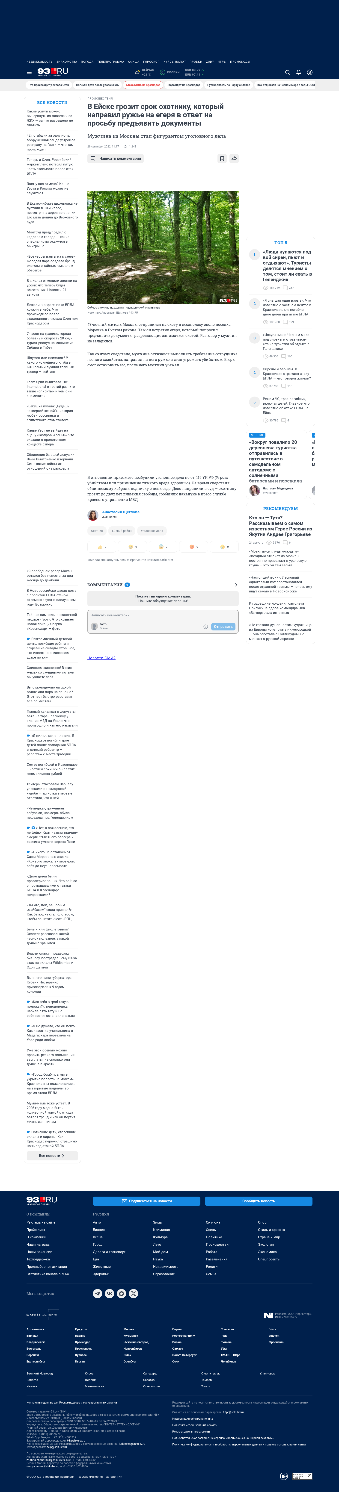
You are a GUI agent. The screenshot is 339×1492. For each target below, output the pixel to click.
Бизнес (99, 1230)
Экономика (267, 1252)
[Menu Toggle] (29, 72)
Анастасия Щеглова (121, 512)
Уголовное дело (152, 531)
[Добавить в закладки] (222, 158)
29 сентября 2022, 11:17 (103, 146)
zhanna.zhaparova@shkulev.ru (46, 1460)
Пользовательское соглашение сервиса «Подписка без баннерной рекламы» (223, 1438)
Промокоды (240, 61)
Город (97, 1244)
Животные (102, 1267)
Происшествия (218, 1244)
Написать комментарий (120, 158)
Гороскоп (151, 61)
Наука (158, 1259)
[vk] (109, 1293)
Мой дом (160, 1252)
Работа (211, 1252)
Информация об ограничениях (192, 1418)
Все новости (52, 102)
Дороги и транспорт (109, 1252)
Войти (104, 628)
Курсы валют (175, 61)
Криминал (161, 1230)
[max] (121, 1293)
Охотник (97, 531)
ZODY (210, 61)
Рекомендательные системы (191, 1431)
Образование (164, 1274)
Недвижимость (40, 61)
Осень (211, 1230)
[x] (133, 1293)
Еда (96, 1259)
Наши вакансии (39, 1252)
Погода (87, 61)
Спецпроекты (269, 1259)
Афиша (134, 61)
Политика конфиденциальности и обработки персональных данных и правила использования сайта (239, 1444)
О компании (36, 1237)
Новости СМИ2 (101, 658)
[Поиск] (287, 72)
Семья (211, 1274)
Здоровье (101, 1274)
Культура (160, 1237)
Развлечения (216, 1259)
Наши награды (39, 1244)
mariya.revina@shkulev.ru (43, 1466)
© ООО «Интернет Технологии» (100, 1476)
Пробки (196, 61)
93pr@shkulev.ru (233, 1412)
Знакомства (66, 61)
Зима (157, 1222)
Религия (212, 1267)
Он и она (213, 1222)
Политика (214, 1237)
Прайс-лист (36, 1230)
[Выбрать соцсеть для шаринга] (234, 158)
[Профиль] (309, 72)
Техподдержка (38, 1259)
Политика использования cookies (194, 1425)
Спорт (263, 1222)
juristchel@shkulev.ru (132, 1443)
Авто (97, 1222)
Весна (98, 1237)
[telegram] (97, 1293)
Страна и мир (269, 1237)
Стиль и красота (271, 1230)
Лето (157, 1244)
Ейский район (122, 531)
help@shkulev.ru (57, 1447)
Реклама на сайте (41, 1222)
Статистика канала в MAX (48, 1274)
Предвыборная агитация (47, 1267)
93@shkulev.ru (76, 1440)
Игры (222, 61)
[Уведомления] (298, 72)
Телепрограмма (110, 61)
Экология (266, 1244)
